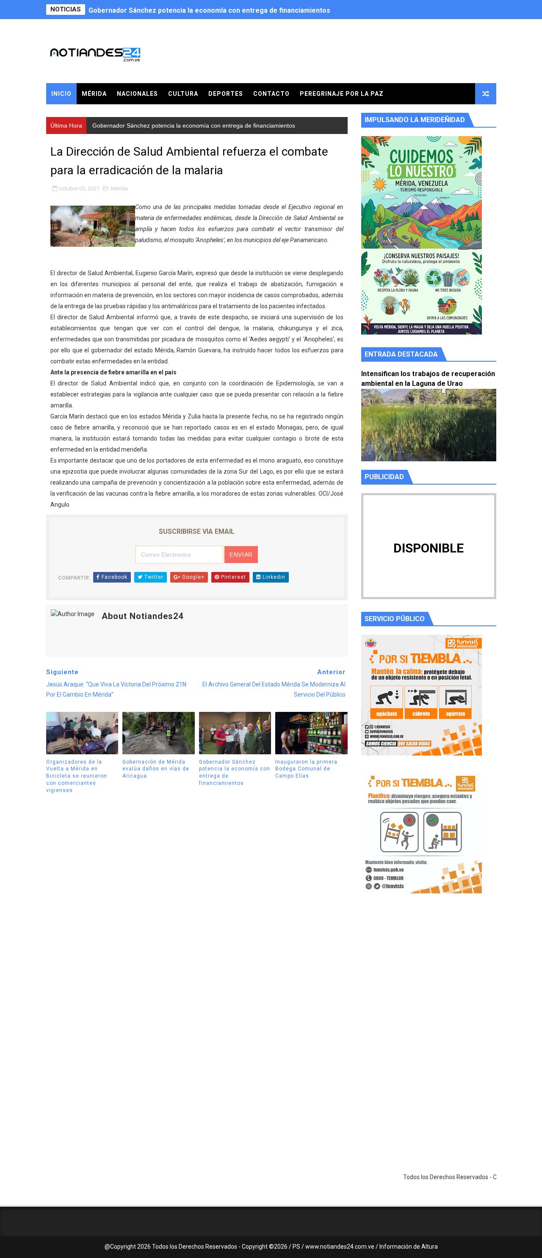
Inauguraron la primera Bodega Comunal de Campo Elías (306, 769)
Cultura (183, 93)
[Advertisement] (428, 980)
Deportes (225, 93)
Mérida (94, 93)
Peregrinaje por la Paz (342, 93)
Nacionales (137, 93)
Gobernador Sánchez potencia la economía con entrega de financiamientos (209, 10)
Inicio (61, 93)
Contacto (271, 93)
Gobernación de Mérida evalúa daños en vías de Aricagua (155, 769)
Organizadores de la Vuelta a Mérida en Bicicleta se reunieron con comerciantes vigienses (76, 776)
